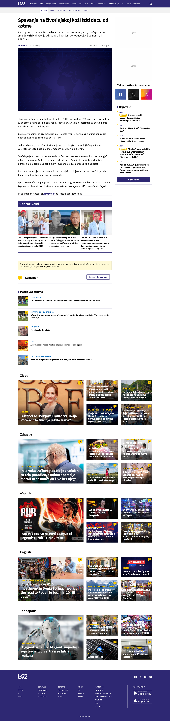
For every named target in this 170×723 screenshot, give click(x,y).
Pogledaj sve (133, 179)
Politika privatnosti (103, 697)
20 (26, 342)
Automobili (62, 693)
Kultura (41, 693)
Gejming (127, 621)
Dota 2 (125, 527)
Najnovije (33, 4)
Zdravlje (23, 45)
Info (20, 687)
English (92, 562)
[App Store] (142, 701)
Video (80, 687)
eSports (61, 687)
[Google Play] (142, 693)
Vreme (80, 697)
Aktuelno (25, 412)
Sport (20, 690)
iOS (89, 653)
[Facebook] (120, 94)
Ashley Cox (49, 193)
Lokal (60, 697)
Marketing (99, 687)
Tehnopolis (63, 690)
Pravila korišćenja (103, 693)
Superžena (42, 697)
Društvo (34, 327)
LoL (22, 529)
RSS (96, 703)
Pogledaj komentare (98, 277)
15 (26, 357)
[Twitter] (133, 94)
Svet (32, 342)
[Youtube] (150, 677)
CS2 (90, 506)
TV (79, 690)
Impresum (99, 690)
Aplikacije (99, 700)
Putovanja (42, 690)
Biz (19, 693)
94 (26, 327)
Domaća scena (94, 527)
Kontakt (98, 706)
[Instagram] (146, 94)
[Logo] (21, 4)
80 (26, 312)
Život (20, 697)
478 (26, 298)
